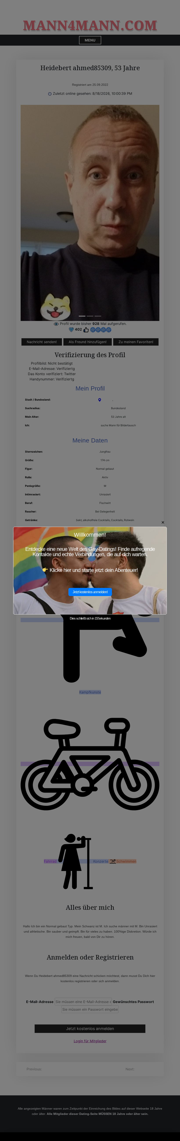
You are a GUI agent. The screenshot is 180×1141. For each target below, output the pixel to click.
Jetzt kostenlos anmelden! (90, 592)
